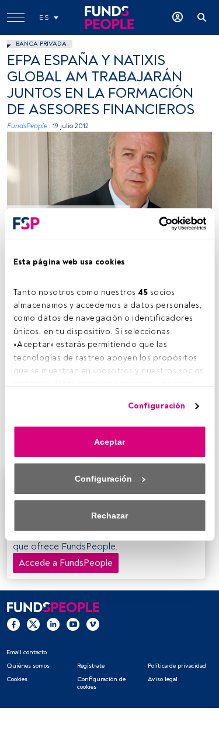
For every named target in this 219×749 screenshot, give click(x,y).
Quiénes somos (28, 665)
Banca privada (41, 43)
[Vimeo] (92, 623)
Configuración (156, 406)
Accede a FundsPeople (66, 563)
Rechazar (109, 515)
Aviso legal (163, 679)
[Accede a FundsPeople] (177, 17)
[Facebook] (13, 623)
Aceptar (109, 441)
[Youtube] (73, 623)
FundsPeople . (29, 126)
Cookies (16, 679)
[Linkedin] (53, 623)
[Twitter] (33, 623)
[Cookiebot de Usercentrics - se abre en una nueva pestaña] (156, 224)
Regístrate (91, 665)
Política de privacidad (177, 665)
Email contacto (26, 652)
